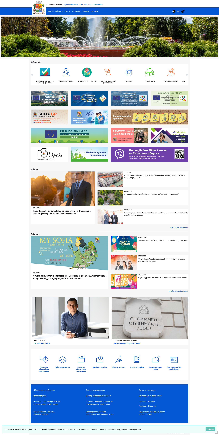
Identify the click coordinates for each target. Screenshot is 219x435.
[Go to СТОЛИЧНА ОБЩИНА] (39, 7)
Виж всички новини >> (179, 227)
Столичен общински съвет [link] (91, 4)
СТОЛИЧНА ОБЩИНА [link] (54, 4)
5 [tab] (201, 52)
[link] (174, 11)
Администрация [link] (71, 4)
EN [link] (178, 11)
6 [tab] (203, 52)
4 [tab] (198, 52)
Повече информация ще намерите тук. (126, 429)
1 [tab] (192, 52)
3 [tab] (196, 52)
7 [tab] (205, 52)
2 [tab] (194, 52)
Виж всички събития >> (178, 291)
